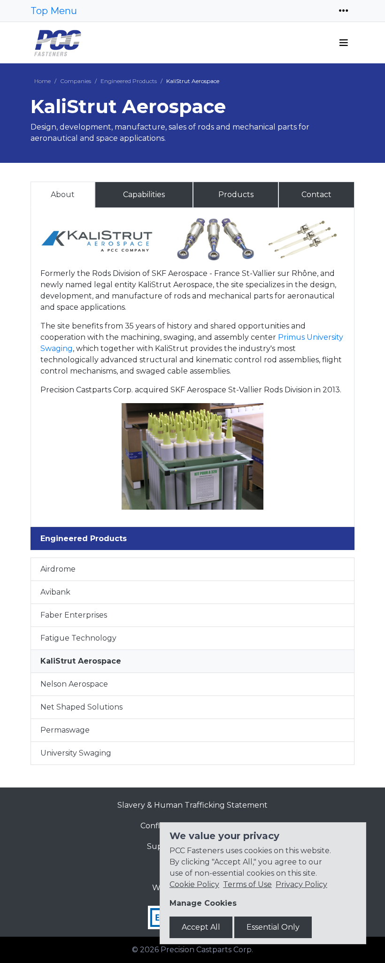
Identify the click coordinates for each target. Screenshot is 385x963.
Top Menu (54, 10)
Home (42, 80)
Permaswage (65, 730)
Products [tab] (236, 194)
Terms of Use (247, 884)
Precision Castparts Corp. (207, 949)
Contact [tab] (316, 194)
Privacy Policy (301, 884)
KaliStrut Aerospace (80, 661)
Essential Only (273, 927)
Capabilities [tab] (144, 194)
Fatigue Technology (78, 638)
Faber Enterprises (73, 615)
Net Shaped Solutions (81, 707)
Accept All (201, 927)
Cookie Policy (194, 884)
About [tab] (63, 194)
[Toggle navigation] (343, 10)
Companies (75, 80)
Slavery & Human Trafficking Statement (192, 805)
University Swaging (75, 753)
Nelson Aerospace (74, 684)
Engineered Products (128, 80)
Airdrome (58, 569)
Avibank (55, 592)
